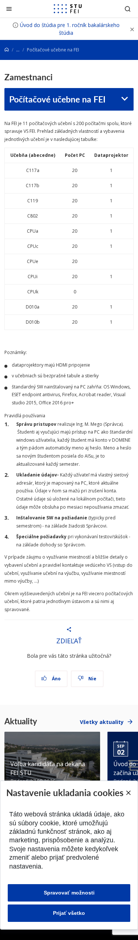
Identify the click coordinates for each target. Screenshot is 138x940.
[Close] (128, 792)
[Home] (6, 50)
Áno (56, 678)
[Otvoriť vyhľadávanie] (127, 8)
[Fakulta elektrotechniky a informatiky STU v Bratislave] (68, 9)
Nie (91, 678)
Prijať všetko (69, 913)
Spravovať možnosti (69, 893)
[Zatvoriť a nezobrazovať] (132, 29)
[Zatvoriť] (9, 8)
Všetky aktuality (102, 721)
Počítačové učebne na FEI (57, 99)
